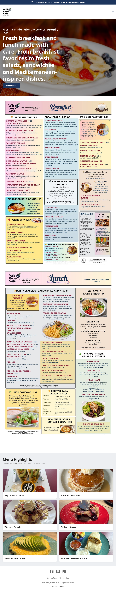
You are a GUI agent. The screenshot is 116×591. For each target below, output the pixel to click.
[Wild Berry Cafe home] (7, 12)
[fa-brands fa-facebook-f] (51, 571)
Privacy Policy (64, 578)
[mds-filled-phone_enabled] (64, 571)
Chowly (61, 586)
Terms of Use (52, 578)
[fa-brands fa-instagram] (58, 571)
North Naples (73, 2)
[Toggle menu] (112, 11)
